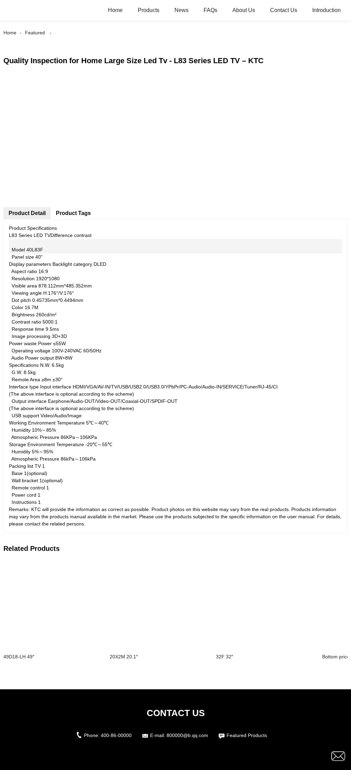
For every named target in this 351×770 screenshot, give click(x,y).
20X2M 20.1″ (124, 656)
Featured (35, 32)
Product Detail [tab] (27, 213)
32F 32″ (224, 656)
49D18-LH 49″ (18, 656)
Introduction (326, 10)
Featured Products (247, 735)
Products (148, 10)
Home (115, 10)
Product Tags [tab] (73, 213)
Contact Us (283, 10)
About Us (243, 10)
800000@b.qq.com (187, 735)
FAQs (210, 10)
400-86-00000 (116, 735)
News (181, 10)
